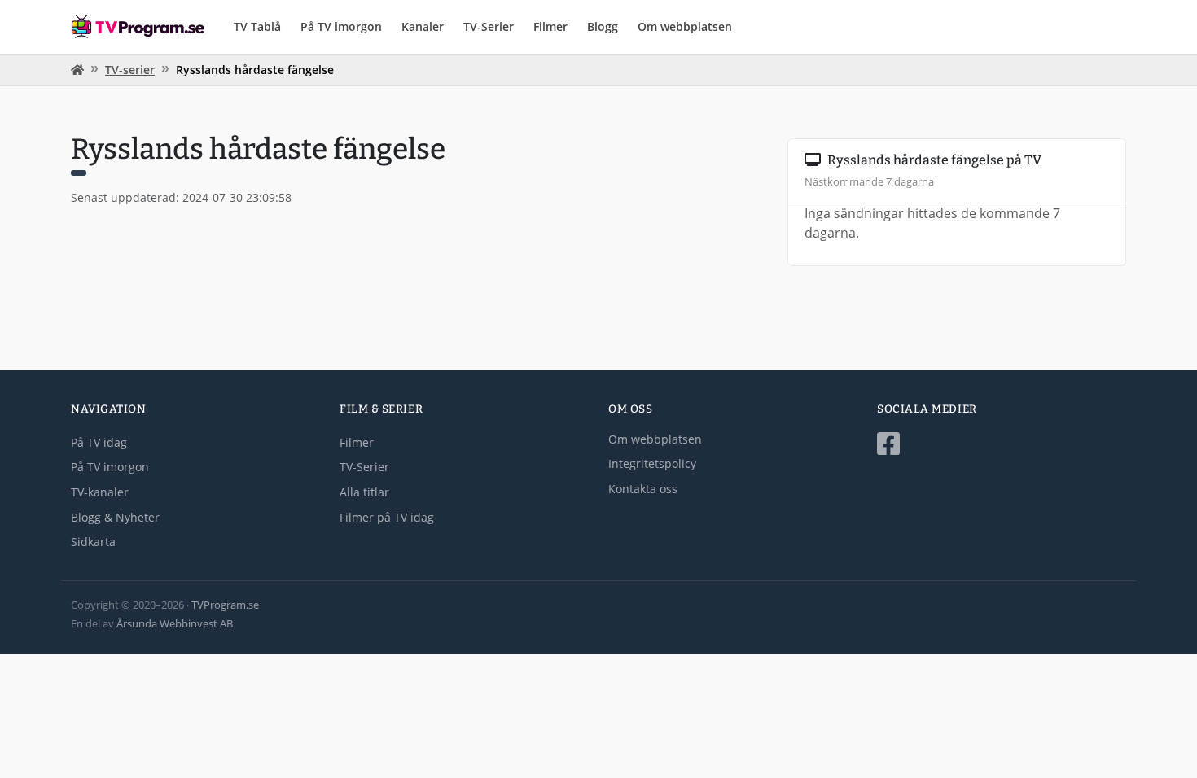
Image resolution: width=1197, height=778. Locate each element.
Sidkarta (93, 541)
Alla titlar (364, 492)
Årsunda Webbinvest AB (174, 623)
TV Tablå (257, 26)
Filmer (550, 26)
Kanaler (422, 26)
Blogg (602, 26)
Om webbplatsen (685, 26)
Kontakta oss (642, 488)
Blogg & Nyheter (115, 517)
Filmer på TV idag (387, 517)
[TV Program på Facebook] (1001, 443)
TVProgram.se (225, 604)
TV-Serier (488, 26)
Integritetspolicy (652, 463)
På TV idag (99, 442)
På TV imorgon (341, 26)
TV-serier (130, 69)
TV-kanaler (100, 492)
